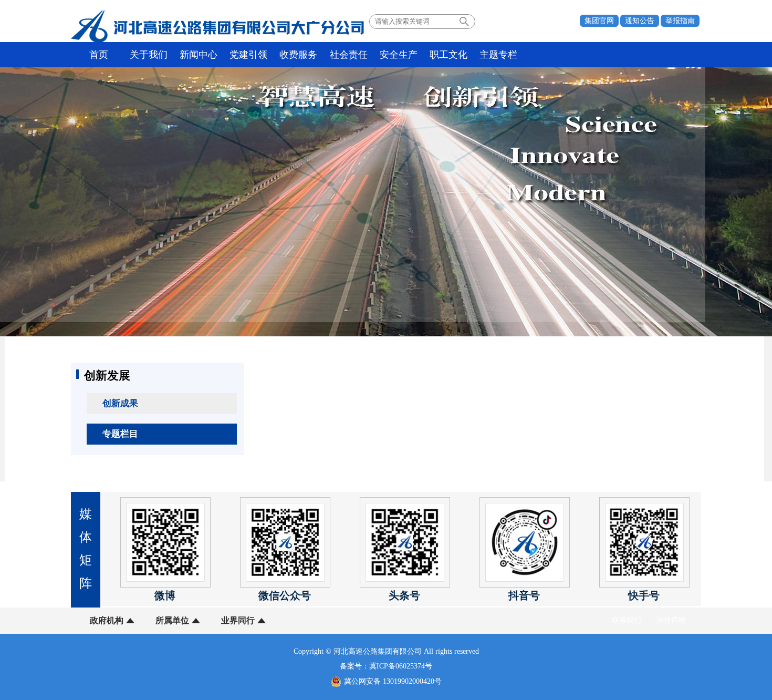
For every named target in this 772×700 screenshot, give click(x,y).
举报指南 (680, 21)
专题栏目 (120, 434)
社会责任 (349, 54)
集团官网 (599, 21)
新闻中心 (198, 54)
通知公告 (639, 21)
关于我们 (149, 54)
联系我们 (626, 620)
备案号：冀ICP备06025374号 (386, 666)
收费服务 (298, 54)
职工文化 (448, 54)
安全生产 (399, 54)
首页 (98, 54)
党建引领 (248, 54)
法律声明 (671, 620)
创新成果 (120, 403)
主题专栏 (498, 54)
